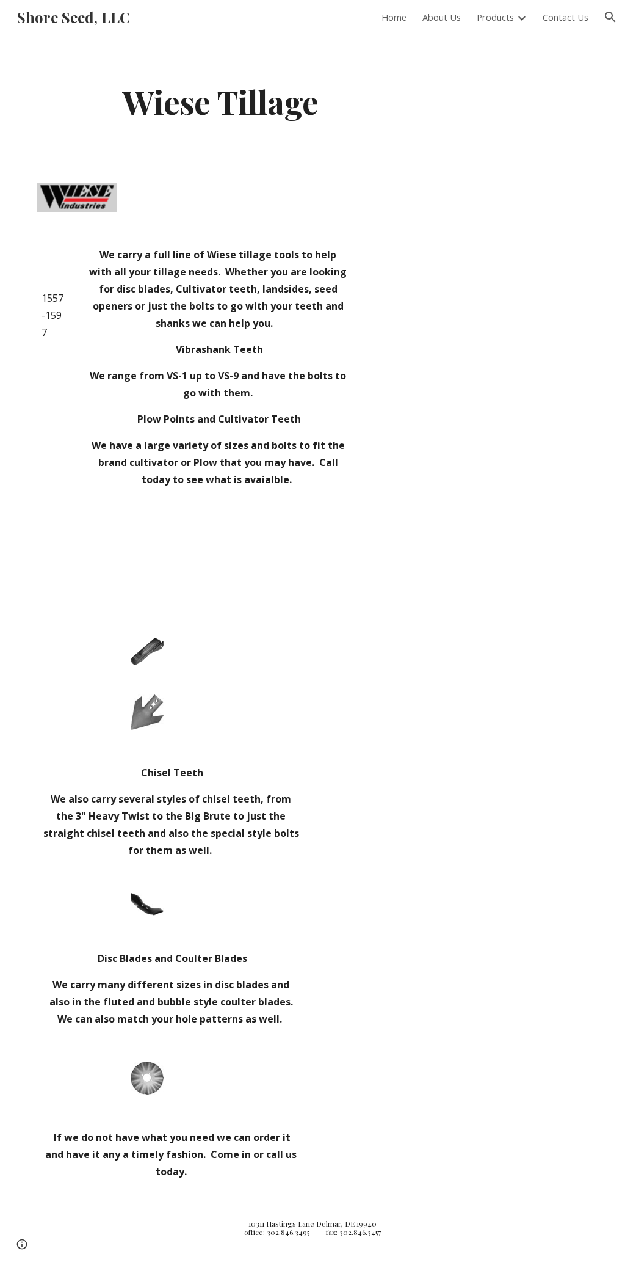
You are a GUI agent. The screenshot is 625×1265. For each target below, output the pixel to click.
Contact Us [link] (565, 17)
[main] (221, 101)
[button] (610, 17)
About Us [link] (441, 17)
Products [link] (495, 17)
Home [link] (393, 17)
